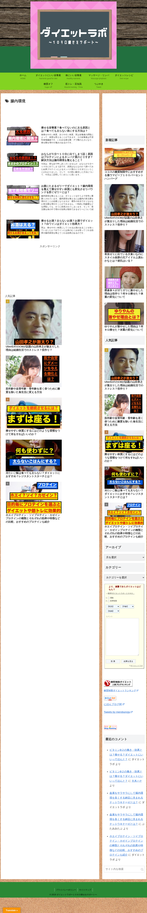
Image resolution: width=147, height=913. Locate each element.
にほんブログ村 (113, 704)
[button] (142, 869)
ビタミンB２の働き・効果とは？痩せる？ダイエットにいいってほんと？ (126, 754)
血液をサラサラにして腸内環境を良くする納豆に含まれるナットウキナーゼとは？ (126, 798)
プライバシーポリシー (66, 890)
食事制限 (113, 601)
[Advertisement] (50, 113)
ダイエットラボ (137, 666)
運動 (112, 598)
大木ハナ (137, 780)
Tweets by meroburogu (117, 712)
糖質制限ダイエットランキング (120, 690)
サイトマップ (85, 890)
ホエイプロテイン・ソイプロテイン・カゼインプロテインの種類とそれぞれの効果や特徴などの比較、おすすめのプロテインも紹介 (126, 845)
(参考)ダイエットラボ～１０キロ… (121, 593)
